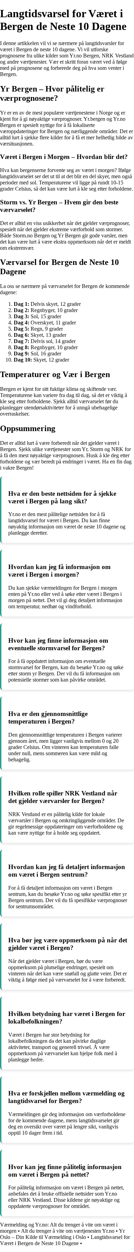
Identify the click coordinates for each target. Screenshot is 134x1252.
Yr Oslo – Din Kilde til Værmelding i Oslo (62, 1234)
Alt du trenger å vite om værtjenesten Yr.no (67, 1231)
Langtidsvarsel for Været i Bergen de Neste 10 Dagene (65, 1240)
